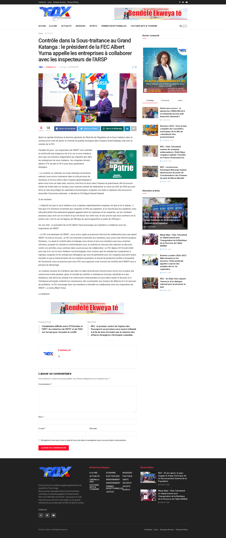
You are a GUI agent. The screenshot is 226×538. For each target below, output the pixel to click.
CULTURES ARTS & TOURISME (144, 26)
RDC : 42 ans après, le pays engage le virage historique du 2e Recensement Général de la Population (162, 220)
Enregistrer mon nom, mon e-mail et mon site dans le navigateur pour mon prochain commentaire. (83, 440)
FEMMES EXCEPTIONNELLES (113, 26)
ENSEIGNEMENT (113, 479)
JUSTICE (110, 492)
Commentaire (45, 384)
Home (40, 33)
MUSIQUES (80, 26)
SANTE (126, 479)
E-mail (42, 428)
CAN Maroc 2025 (94, 480)
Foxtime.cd (50, 67)
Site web (93, 428)
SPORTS (93, 26)
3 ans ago (63, 67)
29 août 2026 (150, 227)
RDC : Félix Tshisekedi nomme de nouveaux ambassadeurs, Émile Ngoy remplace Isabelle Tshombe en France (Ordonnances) (173, 152)
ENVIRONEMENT (113, 483)
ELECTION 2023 (113, 476)
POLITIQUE (127, 476)
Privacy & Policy (72, 2)
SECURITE (127, 483)
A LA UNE (53, 26)
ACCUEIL (42, 26)
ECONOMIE (111, 473)
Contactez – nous (45, 2)
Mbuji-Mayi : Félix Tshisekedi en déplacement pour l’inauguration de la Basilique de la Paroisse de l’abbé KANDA (173, 240)
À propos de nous (59, 2)
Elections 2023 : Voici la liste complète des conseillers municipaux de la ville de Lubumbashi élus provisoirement (173, 131)
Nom (41, 417)
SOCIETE (126, 486)
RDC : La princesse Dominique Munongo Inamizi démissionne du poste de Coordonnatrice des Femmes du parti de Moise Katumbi (173, 172)
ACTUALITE (66, 26)
